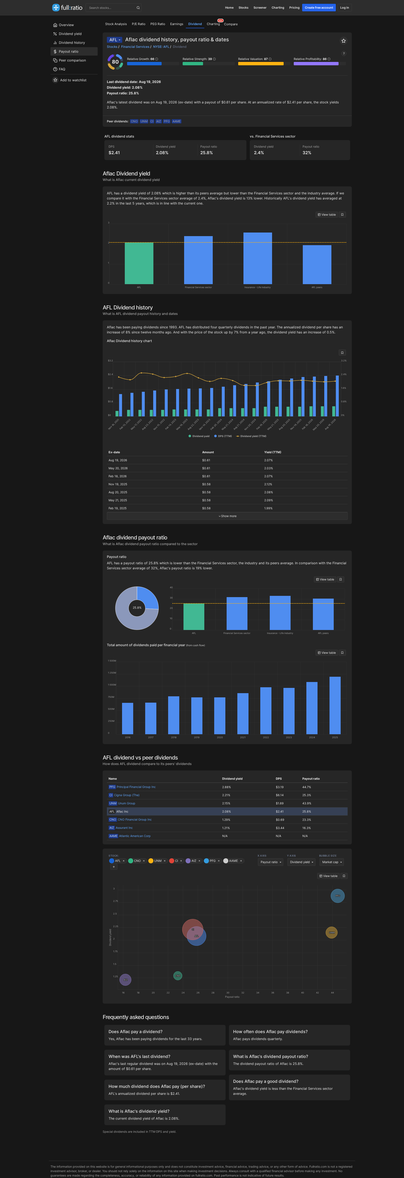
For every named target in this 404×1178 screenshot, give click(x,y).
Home (229, 7)
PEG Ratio (157, 24)
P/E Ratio (138, 24)
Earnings (176, 24)
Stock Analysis (116, 24)
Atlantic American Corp (130, 836)
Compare (231, 24)
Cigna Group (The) (124, 795)
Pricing (294, 7)
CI (151, 121)
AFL (113, 39)
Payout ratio (269, 862)
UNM (144, 121)
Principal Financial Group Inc (132, 787)
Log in (344, 7)
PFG (167, 121)
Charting (278, 7)
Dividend (195, 24)
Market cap (330, 862)
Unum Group (122, 803)
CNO (134, 121)
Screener (260, 7)
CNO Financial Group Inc (130, 819)
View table (328, 214)
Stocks (244, 7)
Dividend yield (300, 862)
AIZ (158, 121)
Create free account (319, 7)
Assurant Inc (121, 827)
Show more (229, 516)
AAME (177, 121)
